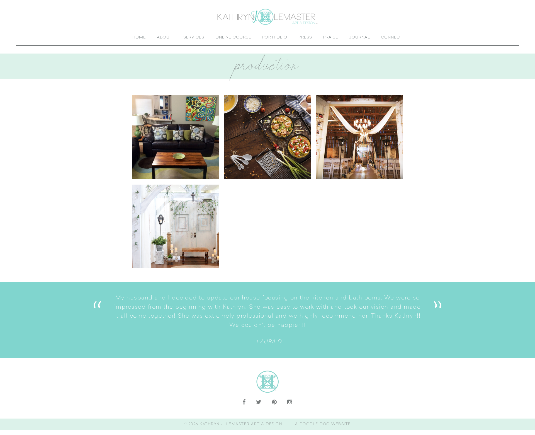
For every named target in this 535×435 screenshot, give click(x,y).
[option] (267, 320)
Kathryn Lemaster (267, 16)
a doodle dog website (323, 424)
